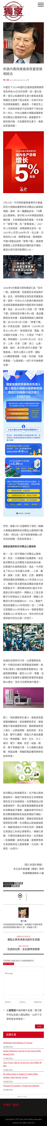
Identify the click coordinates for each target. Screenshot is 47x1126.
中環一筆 (19, 883)
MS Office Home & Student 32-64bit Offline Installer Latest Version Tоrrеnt (20, 1076)
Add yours (8, 964)
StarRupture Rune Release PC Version (17, 1043)
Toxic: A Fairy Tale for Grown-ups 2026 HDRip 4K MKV (22, 1064)
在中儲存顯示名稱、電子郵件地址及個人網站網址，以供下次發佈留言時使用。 (24, 1014)
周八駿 (6, 80)
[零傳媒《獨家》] (13, 11)
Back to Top (22, 1097)
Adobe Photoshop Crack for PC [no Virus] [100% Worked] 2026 (22, 1052)
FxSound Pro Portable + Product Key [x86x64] (21, 1085)
